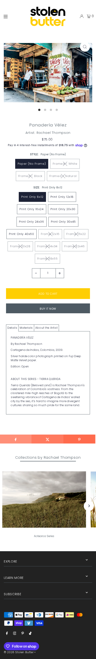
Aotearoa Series (44, 536)
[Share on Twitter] (47, 439)
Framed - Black (30, 176)
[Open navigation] (12, 16)
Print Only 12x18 (62, 197)
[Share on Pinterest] (79, 439)
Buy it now (48, 309)
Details (12, 328)
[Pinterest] (22, 634)
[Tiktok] (30, 634)
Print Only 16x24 (31, 209)
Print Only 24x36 (31, 222)
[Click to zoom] (85, 47)
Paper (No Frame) (32, 164)
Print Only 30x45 (63, 222)
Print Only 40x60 (21, 234)
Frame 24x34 (47, 246)
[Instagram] (14, 634)
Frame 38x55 (47, 258)
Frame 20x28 (20, 246)
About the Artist (46, 328)
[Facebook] (7, 634)
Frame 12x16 (50, 234)
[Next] (89, 506)
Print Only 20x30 (62, 209)
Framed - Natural (63, 176)
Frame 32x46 (74, 246)
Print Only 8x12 (32, 197)
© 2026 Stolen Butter (18, 652)
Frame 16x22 (76, 234)
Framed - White (65, 164)
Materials (26, 328)
